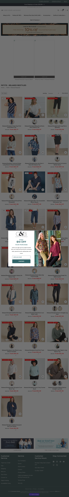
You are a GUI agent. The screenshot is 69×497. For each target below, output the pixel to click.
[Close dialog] (59, 232)
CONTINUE (21, 261)
